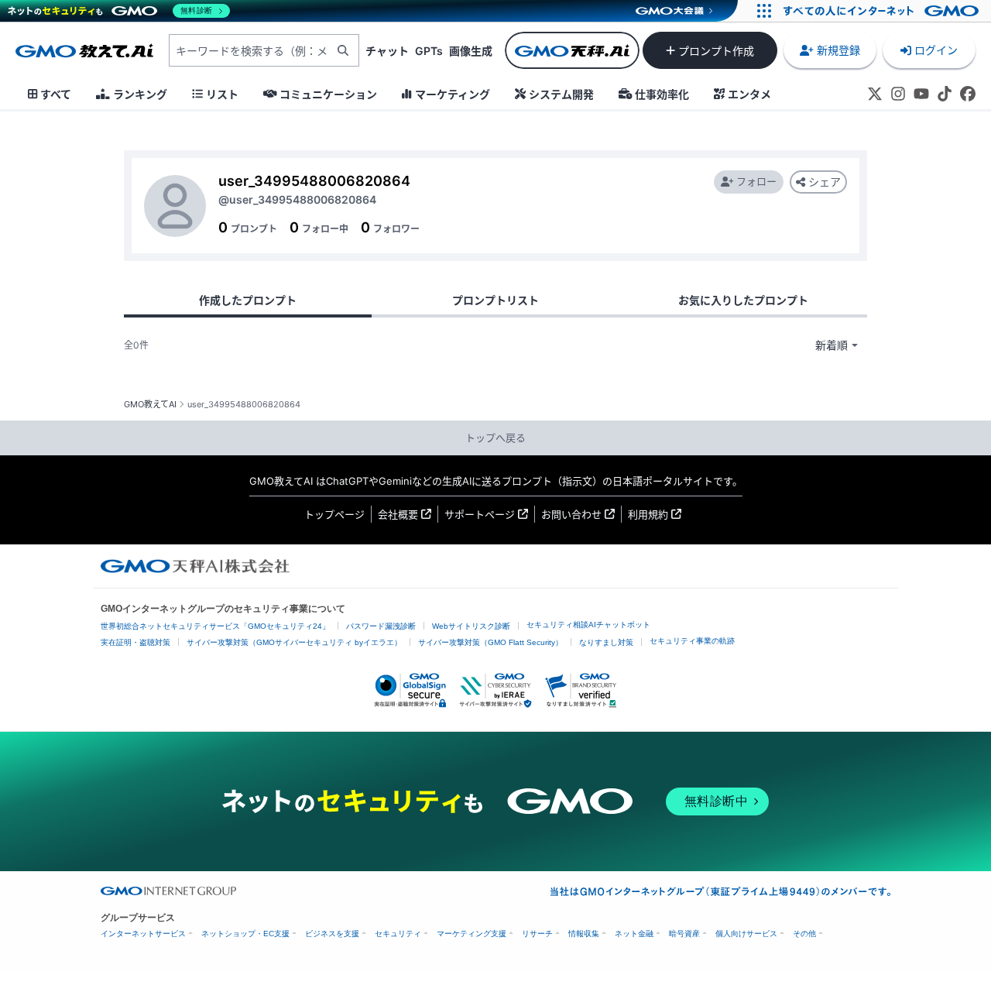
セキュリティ (398, 933)
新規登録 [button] (838, 50)
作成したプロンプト (248, 300)
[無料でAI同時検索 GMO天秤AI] (572, 50)
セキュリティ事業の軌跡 (692, 641)
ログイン (936, 50)
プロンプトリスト (495, 300)
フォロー (756, 181)
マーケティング (452, 94)
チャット (387, 50)
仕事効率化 (662, 94)
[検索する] (342, 50)
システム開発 (561, 94)
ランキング (140, 94)
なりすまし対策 (606, 642)
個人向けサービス (746, 933)
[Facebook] (968, 93)
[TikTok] (944, 93)
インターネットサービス (143, 933)
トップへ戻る (495, 437)
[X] (875, 93)
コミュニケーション (328, 94)
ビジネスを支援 (332, 933)
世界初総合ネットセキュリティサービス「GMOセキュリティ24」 (215, 626)
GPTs (429, 50)
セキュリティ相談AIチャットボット (588, 624)
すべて (55, 94)
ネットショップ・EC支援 (245, 933)
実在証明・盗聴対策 (135, 642)
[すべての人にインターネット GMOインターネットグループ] (883, 11)
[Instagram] (898, 93)
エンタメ (749, 94)
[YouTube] (921, 93)
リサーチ (537, 933)
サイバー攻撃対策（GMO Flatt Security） (490, 642)
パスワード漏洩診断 (381, 626)
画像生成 (470, 50)
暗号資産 (684, 933)
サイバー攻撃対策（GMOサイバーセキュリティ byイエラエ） (294, 642)
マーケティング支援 (471, 933)
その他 (804, 933)
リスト (222, 94)
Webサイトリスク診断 (471, 626)
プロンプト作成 (716, 50)
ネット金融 (634, 933)
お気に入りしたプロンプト (743, 300)
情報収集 (583, 933)
